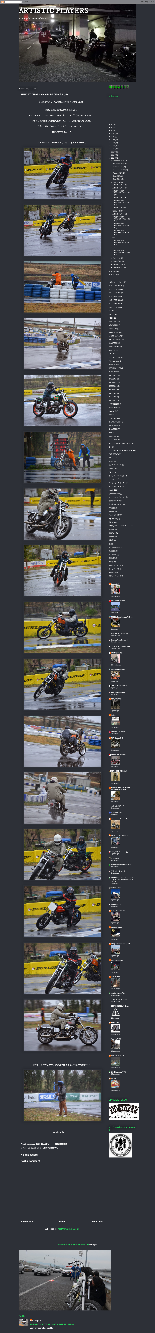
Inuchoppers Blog (118, 669)
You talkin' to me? (118, 601)
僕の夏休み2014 (114, 501)
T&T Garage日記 (117, 738)
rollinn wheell (116, 888)
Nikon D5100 (113, 429)
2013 (113, 271)
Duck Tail (112, 350)
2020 (113, 140)
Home (62, 1221)
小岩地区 (112, 537)
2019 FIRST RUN (115, 300)
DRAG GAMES (114, 347)
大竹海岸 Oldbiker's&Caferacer (119, 526)
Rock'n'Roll (112, 436)
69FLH (111, 318)
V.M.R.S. (112, 458)
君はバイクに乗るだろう (119, 633)
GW (113, 237)
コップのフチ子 (114, 479)
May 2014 (116, 182)
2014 (113, 158)
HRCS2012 (112, 375)
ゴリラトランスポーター (117, 483)
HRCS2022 (112, 397)
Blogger (93, 1244)
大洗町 (111, 522)
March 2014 (117, 261)
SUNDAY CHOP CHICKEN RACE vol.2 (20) (121, 193)
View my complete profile (41, 1328)
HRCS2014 (112, 382)
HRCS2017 (112, 390)
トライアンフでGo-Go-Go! (120, 646)
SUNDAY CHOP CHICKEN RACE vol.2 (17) (121, 226)
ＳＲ (110, 447)
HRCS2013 (112, 379)
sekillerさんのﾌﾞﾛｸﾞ (118, 993)
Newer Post (27, 1221)
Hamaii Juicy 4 (114, 372)
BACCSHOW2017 (115, 339)
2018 (113, 146)
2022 (113, 133)
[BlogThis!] (59, 1144)
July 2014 (116, 176)
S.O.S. (113, 715)
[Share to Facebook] (63, 1144)
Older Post (97, 1221)
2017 (113, 149)
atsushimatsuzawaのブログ (121, 865)
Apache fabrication (118, 692)
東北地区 (112, 551)
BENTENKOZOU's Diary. (120, 1006)
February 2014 (118, 264)
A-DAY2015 (113, 329)
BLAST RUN (113, 343)
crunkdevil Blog (117, 812)
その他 (111, 490)
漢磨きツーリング (115, 565)
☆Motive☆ (115, 858)
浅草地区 (112, 558)
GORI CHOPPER (115, 368)
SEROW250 (113, 440)
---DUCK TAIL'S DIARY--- (120, 1000)
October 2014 (118, 167)
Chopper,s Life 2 (117, 927)
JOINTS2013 (113, 404)
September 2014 (119, 170)
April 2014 (117, 258)
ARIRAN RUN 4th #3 (119, 198)
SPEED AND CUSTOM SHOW (119, 443)
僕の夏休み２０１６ (116, 504)
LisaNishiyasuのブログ (119, 1072)
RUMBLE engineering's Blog (121, 617)
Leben (113, 1078)
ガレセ (111, 472)
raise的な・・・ (117, 904)
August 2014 (117, 173)
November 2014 (119, 164)
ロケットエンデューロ (116, 497)
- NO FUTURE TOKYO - (119, 686)
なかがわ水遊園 (114, 494)
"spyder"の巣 (116, 1039)
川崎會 (111, 540)
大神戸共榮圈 (116, 699)
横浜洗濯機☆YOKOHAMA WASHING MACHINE (120, 788)
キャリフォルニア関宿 (116, 476)
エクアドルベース (115, 465)
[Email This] (56, 1144)
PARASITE (115, 1022)
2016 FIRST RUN (115, 289)
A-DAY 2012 (113, 321)
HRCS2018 (112, 393)
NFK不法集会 (113, 425)
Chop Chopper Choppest (120, 944)
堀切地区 (112, 511)
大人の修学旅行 (114, 515)
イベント (112, 461)
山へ (114, 247)
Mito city (112, 411)
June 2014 (117, 179)
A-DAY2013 (113, 325)
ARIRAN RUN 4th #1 (119, 214)
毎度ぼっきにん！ (118, 211)
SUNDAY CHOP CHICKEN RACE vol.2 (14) (121, 252)
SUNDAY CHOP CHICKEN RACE (43, 1148)
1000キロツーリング (116, 282)
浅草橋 (111, 562)
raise (110, 433)
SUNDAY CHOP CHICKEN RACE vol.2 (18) (121, 219)
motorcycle (112, 418)
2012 (113, 274)
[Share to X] (61, 1144)
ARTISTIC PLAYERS (53, 10)
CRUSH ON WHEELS (119, 771)
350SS (111, 314)
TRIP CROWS (114, 454)
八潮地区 (112, 508)
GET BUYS (113, 364)
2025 (113, 124)
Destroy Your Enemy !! (119, 640)
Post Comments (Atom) (68, 1229)
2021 (113, 136)
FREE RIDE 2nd (114, 357)
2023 (113, 130)
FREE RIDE (113, 354)
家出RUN (112, 533)
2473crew (112, 311)
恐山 (110, 544)
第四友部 (112, 572)
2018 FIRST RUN (115, 296)
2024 (113, 127)
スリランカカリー (115, 486)
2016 (113, 152)
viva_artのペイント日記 (119, 852)
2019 (113, 143)
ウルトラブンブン (117, 1055)
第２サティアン (114, 569)
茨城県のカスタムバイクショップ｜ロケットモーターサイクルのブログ (122, 879)
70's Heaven (115, 977)
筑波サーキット (114, 576)
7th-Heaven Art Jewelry (119, 819)
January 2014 (118, 267)
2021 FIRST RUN (115, 307)
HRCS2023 (112, 400)
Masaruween (113, 407)
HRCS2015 (112, 386)
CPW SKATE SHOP (118, 732)
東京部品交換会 (114, 547)
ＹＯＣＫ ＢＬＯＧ (118, 871)
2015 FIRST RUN (115, 286)
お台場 (111, 468)
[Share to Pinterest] (66, 1144)
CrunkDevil (115, 584)
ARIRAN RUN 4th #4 (119, 188)
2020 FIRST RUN (115, 304)
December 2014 (119, 161)
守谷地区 (112, 529)
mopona (111, 415)
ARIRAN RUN (113, 332)
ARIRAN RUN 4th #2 (119, 208)
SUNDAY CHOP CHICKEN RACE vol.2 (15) (121, 242)
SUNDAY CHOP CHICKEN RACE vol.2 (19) (121, 203)
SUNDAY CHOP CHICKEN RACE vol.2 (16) (121, 232)
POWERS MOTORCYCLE (120, 835)
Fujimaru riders (114, 361)
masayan (36, 1321)
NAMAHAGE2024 (115, 422)
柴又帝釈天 (112, 554)
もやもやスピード (117, 806)
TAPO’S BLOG (116, 653)
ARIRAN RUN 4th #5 (119, 185)
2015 (113, 155)
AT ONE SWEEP (115, 336)
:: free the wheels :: (118, 911)
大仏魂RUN (113, 519)
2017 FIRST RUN (115, 293)
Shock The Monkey (118, 754)
